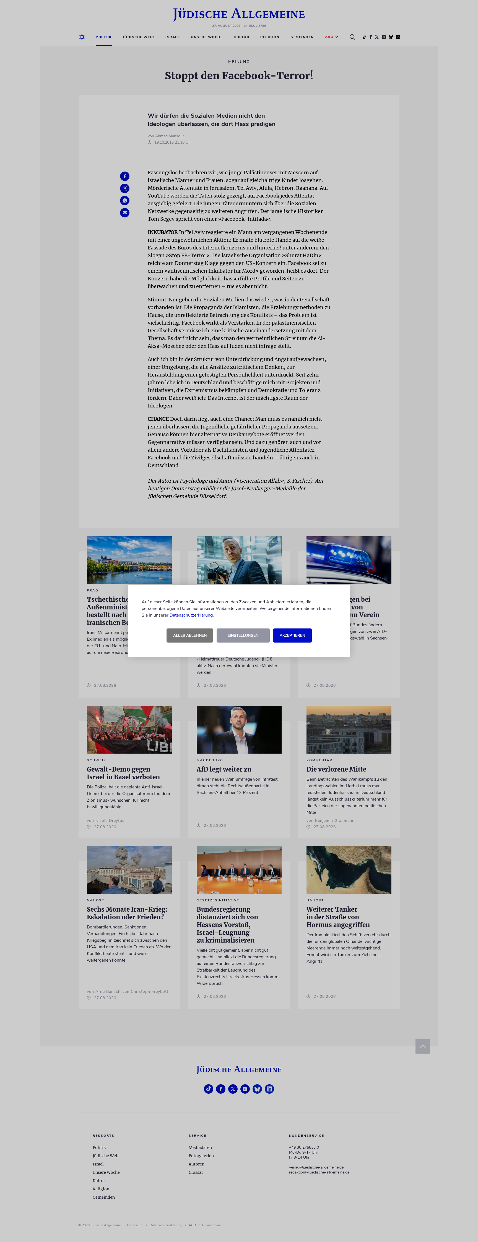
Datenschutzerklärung (191, 615)
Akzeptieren (292, 635)
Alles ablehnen (190, 635)
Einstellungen (243, 635)
